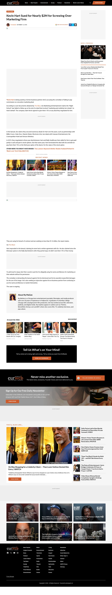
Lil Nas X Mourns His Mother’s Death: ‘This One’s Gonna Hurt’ (89, 518)
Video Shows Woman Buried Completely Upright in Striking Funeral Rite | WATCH (91, 478)
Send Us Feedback (41, 358)
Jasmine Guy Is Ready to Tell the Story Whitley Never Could (20, 537)
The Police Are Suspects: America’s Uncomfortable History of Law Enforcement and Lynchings (53, 536)
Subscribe (12, 401)
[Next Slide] (75, 169)
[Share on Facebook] (70, 24)
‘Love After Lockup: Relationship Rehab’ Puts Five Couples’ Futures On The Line (92, 67)
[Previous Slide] (7, 169)
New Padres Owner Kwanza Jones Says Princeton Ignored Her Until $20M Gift (92, 449)
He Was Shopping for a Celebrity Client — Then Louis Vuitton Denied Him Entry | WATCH (15, 174)
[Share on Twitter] (73, 24)
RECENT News (42, 157)
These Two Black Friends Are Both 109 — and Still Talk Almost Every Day (92, 458)
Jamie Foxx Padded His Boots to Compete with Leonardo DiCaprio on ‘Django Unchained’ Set (93, 85)
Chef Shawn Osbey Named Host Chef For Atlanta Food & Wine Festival (88, 537)
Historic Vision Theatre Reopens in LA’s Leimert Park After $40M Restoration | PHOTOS (56, 174)
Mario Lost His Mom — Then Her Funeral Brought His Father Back (91, 73)
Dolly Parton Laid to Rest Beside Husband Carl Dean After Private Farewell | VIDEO (35, 174)
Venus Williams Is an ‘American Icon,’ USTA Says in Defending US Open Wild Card (56, 518)
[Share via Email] (75, 24)
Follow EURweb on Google (91, 378)
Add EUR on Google (62, 24)
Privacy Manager (10, 576)
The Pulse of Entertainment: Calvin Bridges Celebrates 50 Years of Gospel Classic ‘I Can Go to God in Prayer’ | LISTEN (92, 468)
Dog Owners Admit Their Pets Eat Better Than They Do (92, 79)
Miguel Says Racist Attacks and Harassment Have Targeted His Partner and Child (92, 61)
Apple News (10, 11)
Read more (16, 479)
